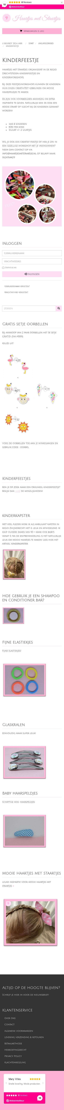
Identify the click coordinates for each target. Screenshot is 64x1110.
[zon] (17, 423)
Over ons (9, 1018)
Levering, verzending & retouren (24, 1037)
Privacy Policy (13, 1056)
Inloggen (33, 274)
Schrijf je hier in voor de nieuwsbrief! (25, 995)
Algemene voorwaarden (18, 1031)
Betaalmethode (13, 1044)
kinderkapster (19, 544)
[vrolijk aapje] (17, 393)
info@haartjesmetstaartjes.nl (19, 154)
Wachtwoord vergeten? (16, 292)
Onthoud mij (10, 267)
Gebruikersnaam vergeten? (17, 286)
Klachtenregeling (15, 1062)
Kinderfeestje (20, 60)
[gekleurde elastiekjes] (24, 680)
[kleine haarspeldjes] (24, 831)
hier (17, 491)
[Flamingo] (18, 363)
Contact (9, 1024)
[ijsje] (47, 393)
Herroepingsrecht (15, 1050)
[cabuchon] (24, 762)
